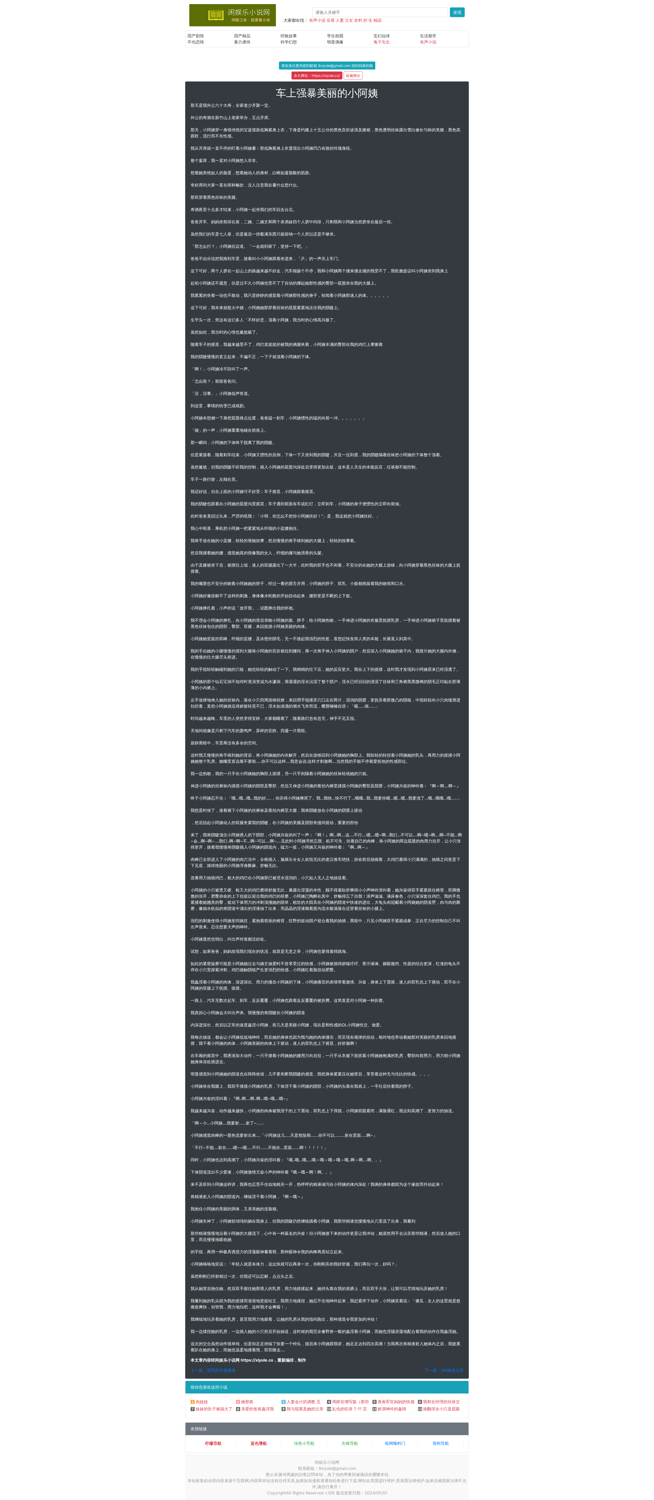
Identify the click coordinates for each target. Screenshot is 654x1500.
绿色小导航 (304, 1443)
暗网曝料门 (395, 1443)
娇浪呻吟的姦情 (392, 1408)
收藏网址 (353, 75)
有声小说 (317, 20)
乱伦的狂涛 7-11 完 (349, 1408)
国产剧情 (196, 35)
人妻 (340, 20)
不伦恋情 (196, 41)
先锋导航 (350, 1443)
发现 (457, 12)
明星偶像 (335, 41)
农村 (358, 20)
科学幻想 (289, 41)
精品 (377, 20)
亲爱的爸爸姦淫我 (257, 1408)
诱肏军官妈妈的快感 (396, 1401)
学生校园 (335, 35)
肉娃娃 (202, 1401)
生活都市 (428, 35)
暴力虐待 (242, 41)
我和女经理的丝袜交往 (443, 1401)
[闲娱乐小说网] (232, 14)
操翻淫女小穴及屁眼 (441, 1408)
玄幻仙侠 (381, 35)
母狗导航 (441, 1443)
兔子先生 (381, 41)
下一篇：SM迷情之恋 (444, 1370)
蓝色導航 (259, 1443)
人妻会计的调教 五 (304, 1401)
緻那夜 (247, 1401)
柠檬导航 (213, 1443)
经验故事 (289, 35)
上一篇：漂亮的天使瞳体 (213, 1370)
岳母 (330, 20)
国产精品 (242, 35)
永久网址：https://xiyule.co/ (317, 75)
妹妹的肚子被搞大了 (214, 1408)
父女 (349, 20)
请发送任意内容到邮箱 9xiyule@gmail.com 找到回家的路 (327, 65)
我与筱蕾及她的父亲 (305, 1408)
